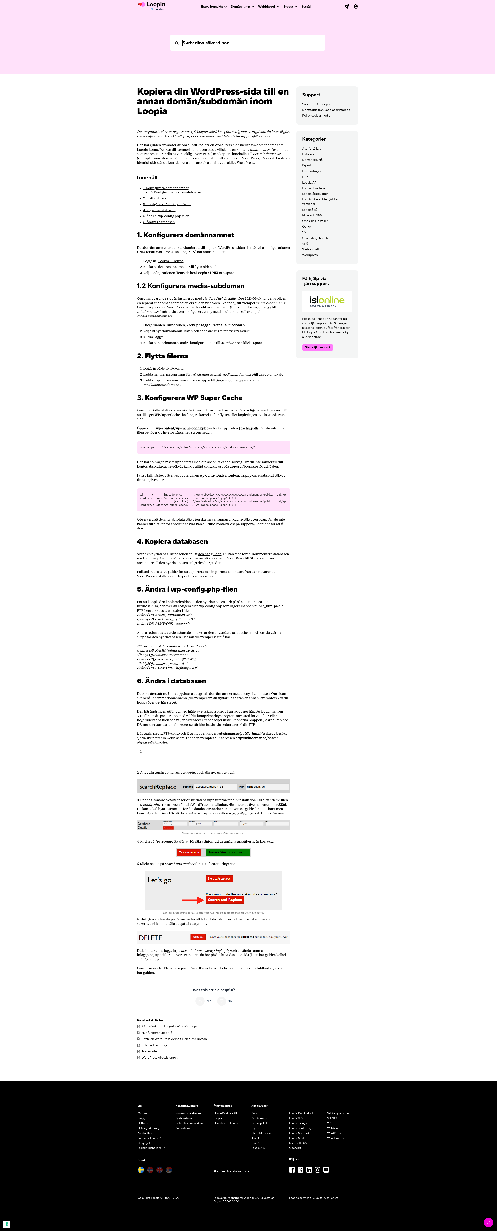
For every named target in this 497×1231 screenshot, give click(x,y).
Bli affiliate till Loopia (226, 1123)
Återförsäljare (311, 148)
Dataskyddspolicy (149, 1128)
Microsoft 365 (312, 215)
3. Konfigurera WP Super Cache (167, 204)
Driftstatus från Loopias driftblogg (326, 110)
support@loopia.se (243, 467)
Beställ (306, 6)
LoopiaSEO (310, 209)
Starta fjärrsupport (317, 347)
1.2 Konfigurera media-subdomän (175, 192)
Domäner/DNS (312, 160)
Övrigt (306, 226)
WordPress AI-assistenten (160, 1057)
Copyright (144, 1143)
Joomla (255, 1138)
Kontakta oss (183, 1128)
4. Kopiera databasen (159, 210)
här (251, 711)
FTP (305, 176)
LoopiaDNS (258, 1148)
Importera (205, 576)
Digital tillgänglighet (150, 1148)
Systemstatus (184, 1118)
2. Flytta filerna (154, 198)
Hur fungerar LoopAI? (157, 1032)
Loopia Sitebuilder (315, 194)
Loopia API (309, 182)
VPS (305, 243)
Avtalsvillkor (145, 1133)
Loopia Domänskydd (302, 1113)
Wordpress (310, 255)
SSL (304, 232)
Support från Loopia (316, 104)
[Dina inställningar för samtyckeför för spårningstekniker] (6, 1224)
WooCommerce (336, 1138)
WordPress (334, 1133)
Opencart (295, 1148)
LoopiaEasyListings (301, 1128)
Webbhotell (266, 6)
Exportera (186, 576)
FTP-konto (175, 368)
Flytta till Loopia (261, 1133)
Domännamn (240, 6)
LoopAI (255, 1143)
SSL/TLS (332, 1118)
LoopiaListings (298, 1123)
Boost (255, 1113)
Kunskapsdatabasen (188, 1113)
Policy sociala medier (317, 115)
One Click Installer (315, 221)
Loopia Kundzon (171, 261)
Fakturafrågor (312, 171)
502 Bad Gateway (154, 1045)
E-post (288, 6)
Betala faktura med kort (190, 1123)
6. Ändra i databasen (159, 222)
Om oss (142, 1113)
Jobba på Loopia (148, 1138)
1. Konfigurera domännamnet (166, 188)
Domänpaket (259, 1123)
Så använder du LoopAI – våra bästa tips (169, 1026)
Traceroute (149, 1051)
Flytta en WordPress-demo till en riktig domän (174, 1039)
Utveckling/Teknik (315, 238)
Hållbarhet (144, 1123)
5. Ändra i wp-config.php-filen (166, 216)
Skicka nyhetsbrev (338, 1113)
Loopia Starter (298, 1138)
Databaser (309, 154)
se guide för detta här (257, 809)
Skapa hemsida (211, 6)
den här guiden (210, 554)
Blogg (141, 1118)
